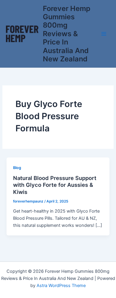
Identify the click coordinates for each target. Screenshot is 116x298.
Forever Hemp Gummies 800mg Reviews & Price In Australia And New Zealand (66, 33)
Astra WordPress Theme (61, 285)
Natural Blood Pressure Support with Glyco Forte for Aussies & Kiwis (54, 185)
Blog (17, 167)
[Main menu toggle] (104, 34)
